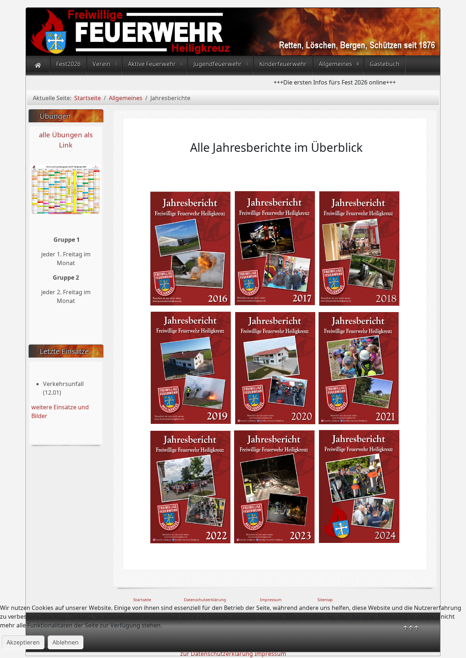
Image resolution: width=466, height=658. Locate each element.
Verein (101, 64)
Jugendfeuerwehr (217, 64)
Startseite (142, 599)
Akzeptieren (23, 642)
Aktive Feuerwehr (152, 64)
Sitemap (325, 599)
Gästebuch (384, 64)
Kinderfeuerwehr (283, 64)
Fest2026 (68, 64)
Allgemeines (335, 64)
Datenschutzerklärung (205, 599)
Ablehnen (65, 642)
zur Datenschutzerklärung (216, 654)
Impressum (270, 599)
